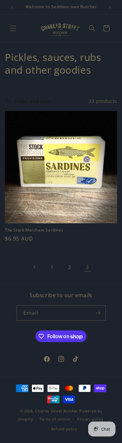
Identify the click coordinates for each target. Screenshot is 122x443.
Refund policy (64, 428)
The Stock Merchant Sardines (34, 230)
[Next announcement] (110, 7)
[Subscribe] (98, 313)
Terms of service (55, 419)
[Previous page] (35, 267)
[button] (13, 28)
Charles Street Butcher (56, 410)
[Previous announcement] (12, 7)
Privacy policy (90, 419)
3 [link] (87, 267)
